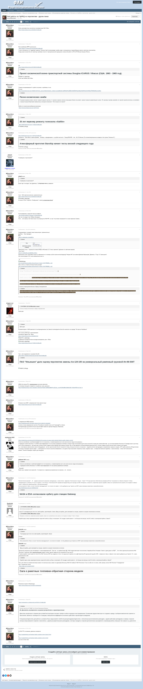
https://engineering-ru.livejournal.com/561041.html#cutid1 (32, 602)
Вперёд (26, 21)
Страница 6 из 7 (36, 21)
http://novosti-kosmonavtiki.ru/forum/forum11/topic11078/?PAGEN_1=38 (35, 263)
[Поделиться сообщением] (139, 25)
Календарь (11, 10)
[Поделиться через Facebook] (3, 676)
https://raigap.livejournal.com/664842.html (28, 336)
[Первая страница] (4, 22)
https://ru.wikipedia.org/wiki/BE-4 (26, 237)
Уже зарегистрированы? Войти (123, 2)
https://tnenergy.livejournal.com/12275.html (29, 108)
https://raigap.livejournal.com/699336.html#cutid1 (30, 196)
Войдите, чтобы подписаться (123, 16)
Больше (138, 13)
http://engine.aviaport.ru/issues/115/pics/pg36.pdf (30, 215)
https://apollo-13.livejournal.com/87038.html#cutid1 (31, 48)
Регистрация (137, 2)
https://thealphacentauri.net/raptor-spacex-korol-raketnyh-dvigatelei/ (34, 423)
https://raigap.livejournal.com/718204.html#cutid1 (30, 343)
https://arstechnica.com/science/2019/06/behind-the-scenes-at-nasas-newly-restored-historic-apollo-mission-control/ (45, 440)
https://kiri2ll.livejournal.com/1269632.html (28, 488)
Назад (7, 21)
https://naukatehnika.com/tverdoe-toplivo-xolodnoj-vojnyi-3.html (33, 638)
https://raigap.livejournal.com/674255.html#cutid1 (30, 67)
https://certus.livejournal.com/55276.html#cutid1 (30, 585)
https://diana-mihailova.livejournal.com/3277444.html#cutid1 (32, 355)
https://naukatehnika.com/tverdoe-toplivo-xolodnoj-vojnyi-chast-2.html (34, 634)
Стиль (73, 683)
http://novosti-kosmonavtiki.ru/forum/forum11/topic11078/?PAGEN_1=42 (35, 266)
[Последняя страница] (30, 22)
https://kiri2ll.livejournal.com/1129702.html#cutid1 (30, 135)
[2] (34, 244)
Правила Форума (20, 10)
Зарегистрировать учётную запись (37, 662)
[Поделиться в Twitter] (6, 676)
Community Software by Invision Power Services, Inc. (71, 686)
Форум (4, 10)
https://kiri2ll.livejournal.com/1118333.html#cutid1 (30, 124)
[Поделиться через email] (10, 676)
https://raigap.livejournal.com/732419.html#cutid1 (30, 404)
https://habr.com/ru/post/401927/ (26, 566)
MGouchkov (33, 306)
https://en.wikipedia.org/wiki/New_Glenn (27, 253)
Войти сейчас (106, 662)
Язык (68, 683)
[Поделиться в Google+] (8, 676)
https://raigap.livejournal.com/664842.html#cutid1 (30, 30)
